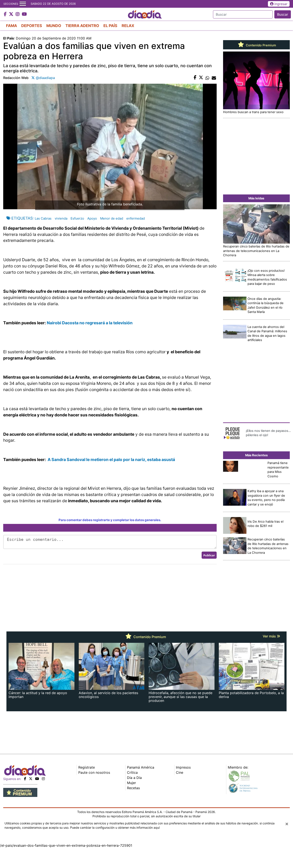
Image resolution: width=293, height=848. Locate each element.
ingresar (280, 4)
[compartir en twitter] (201, 78)
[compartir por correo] (214, 78)
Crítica (132, 772)
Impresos (183, 767)
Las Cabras (43, 218)
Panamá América (140, 767)
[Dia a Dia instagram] (18, 14)
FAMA (11, 25)
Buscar (282, 14)
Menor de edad (111, 218)
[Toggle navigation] (22, 4)
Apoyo (92, 218)
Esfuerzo (77, 218)
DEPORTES (31, 25)
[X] (30, 779)
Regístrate (86, 767)
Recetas (133, 788)
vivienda (61, 218)
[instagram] (43, 779)
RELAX (128, 25)
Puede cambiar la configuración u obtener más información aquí (115, 827)
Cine (179, 772)
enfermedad (135, 218)
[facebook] (25, 779)
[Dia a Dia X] (11, 14)
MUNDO (53, 25)
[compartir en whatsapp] (207, 78)
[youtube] (37, 779)
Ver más (270, 636)
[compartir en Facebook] (195, 78)
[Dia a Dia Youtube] (24, 14)
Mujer (131, 783)
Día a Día (134, 777)
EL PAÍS (110, 25)
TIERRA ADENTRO (82, 25)
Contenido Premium (260, 45)
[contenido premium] (20, 792)
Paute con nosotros (94, 772)
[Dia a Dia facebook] (6, 14)
